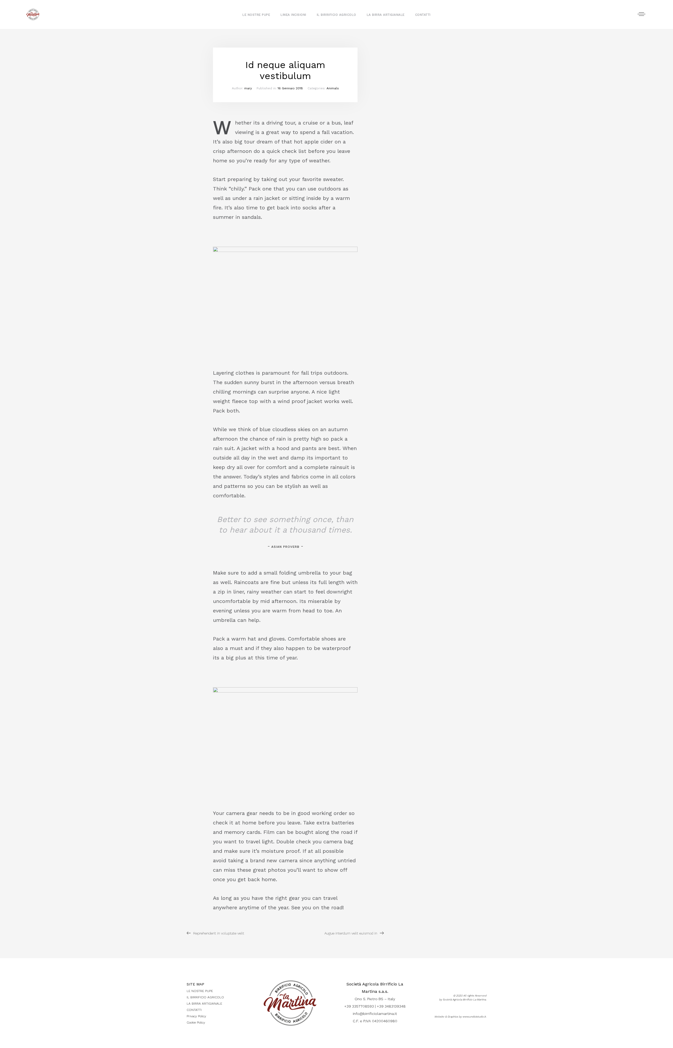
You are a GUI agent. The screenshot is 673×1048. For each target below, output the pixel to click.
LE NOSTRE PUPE (200, 991)
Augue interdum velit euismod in (350, 933)
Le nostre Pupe (256, 15)
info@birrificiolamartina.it (375, 1013)
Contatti (423, 15)
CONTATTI (194, 1010)
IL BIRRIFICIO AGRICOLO (205, 997)
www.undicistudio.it (474, 1016)
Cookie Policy (196, 1022)
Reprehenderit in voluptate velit (218, 933)
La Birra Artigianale (386, 15)
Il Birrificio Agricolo (336, 15)
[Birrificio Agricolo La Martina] (32, 14)
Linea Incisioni (293, 15)
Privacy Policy (196, 1016)
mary (248, 88)
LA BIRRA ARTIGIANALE (204, 1003)
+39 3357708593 (359, 1006)
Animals (333, 88)
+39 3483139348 (391, 1006)
